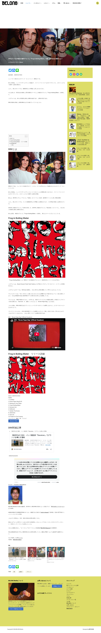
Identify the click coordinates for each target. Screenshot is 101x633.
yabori (20, 571)
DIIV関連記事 (13, 143)
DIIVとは (12, 138)
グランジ (29, 571)
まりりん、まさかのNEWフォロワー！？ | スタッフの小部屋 (83, 108)
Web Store (69, 608)
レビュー (46, 3)
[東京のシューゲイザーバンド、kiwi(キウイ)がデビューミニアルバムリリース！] (56, 552)
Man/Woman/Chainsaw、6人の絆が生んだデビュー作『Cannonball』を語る (79, 93)
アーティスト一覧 (71, 599)
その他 (68, 601)
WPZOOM (91, 629)
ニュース (28, 3)
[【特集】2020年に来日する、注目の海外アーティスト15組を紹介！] (36, 552)
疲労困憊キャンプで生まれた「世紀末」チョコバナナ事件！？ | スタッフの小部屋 (83, 126)
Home (21, 3)
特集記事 (69, 598)
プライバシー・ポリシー (73, 606)
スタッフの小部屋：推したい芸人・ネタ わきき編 (83, 149)
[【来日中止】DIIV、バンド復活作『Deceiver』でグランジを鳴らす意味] (17, 552)
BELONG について (71, 603)
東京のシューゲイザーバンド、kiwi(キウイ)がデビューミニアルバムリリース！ (56, 559)
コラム (53, 3)
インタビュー (37, 3)
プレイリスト (70, 594)
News (21, 62)
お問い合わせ (70, 605)
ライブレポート (71, 592)
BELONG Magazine (46, 528)
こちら (21, 537)
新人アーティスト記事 (72, 585)
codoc (57, 482)
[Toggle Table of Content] (25, 136)
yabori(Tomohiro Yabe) (46, 482)
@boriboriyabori (17, 539)
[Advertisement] (50, 17)
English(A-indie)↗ (77, 3)
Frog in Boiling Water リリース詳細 (18, 141)
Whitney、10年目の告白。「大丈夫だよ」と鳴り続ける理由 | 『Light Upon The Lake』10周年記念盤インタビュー (79, 117)
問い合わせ (66, 3)
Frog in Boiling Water (15, 140)
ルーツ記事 (69, 589)
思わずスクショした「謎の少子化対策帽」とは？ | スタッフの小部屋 (84, 134)
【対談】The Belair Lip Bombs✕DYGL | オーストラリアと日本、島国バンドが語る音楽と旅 (83, 142)
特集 (59, 3)
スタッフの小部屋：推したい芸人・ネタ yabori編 (83, 164)
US (14, 571)
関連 (12, 145)
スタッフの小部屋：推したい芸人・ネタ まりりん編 (83, 157)
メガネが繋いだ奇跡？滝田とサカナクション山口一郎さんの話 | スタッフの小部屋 (83, 101)
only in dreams (45, 512)
